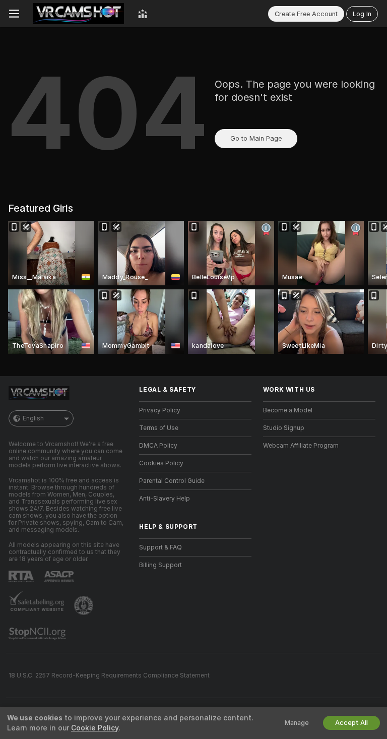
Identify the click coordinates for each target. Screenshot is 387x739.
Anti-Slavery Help (164, 498)
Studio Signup (283, 428)
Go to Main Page (256, 138)
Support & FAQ (160, 547)
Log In (362, 14)
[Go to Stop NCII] (38, 634)
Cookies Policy (161, 463)
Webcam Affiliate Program (301, 445)
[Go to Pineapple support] (84, 605)
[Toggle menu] (14, 13)
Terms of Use (158, 428)
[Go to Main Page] (78, 13)
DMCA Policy (158, 445)
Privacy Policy (159, 410)
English (33, 418)
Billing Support (160, 565)
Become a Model (287, 410)
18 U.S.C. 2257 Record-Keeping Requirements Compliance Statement (109, 675)
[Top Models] (142, 13)
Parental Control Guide (172, 480)
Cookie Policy (94, 728)
